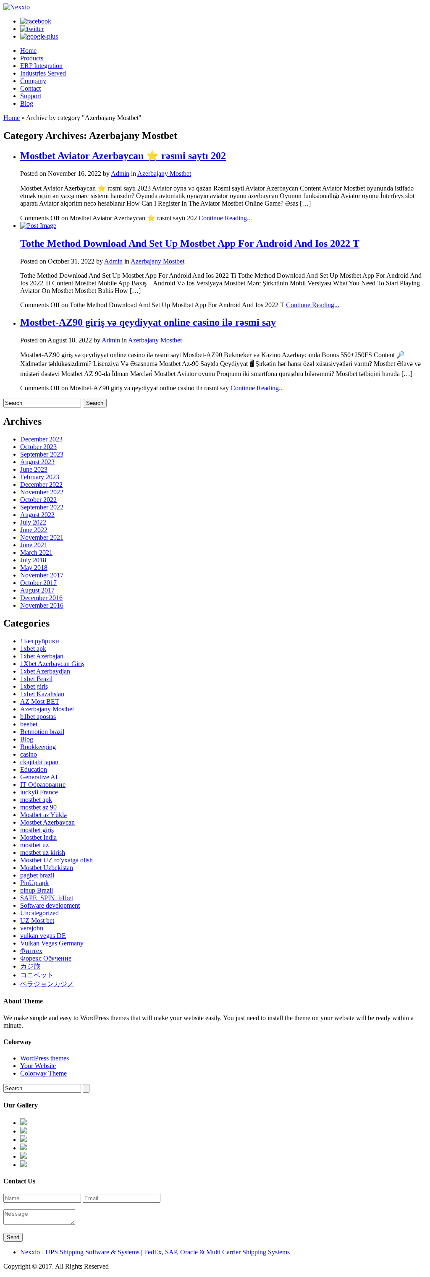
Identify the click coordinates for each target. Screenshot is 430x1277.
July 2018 (33, 560)
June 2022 (33, 529)
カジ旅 (30, 966)
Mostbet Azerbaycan (47, 822)
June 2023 (33, 469)
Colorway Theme (43, 1073)
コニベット (37, 975)
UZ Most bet (37, 920)
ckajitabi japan (39, 761)
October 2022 (38, 499)
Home (28, 50)
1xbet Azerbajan (41, 656)
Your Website (38, 1065)
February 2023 (39, 477)
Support (30, 95)
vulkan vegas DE (43, 935)
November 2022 (41, 492)
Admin (120, 173)
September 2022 (41, 507)
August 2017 (37, 590)
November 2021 (41, 537)
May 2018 (33, 567)
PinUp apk (34, 882)
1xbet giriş (34, 686)
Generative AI (39, 777)
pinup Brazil (36, 890)
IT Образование (43, 784)
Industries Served (43, 73)
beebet (28, 724)
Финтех (31, 950)
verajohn (31, 928)
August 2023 (37, 461)
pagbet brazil (37, 875)
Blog (26, 103)
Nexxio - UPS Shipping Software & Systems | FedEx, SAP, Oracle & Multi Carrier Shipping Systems (155, 1252)
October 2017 (38, 582)
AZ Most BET (39, 701)
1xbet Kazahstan (42, 693)
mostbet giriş (37, 829)
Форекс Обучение (45, 958)
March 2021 (36, 552)
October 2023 (38, 446)
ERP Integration (41, 65)
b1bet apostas (38, 716)
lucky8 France (39, 792)
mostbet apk (36, 799)
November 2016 (41, 605)
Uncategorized (39, 913)
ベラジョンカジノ (47, 983)
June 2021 (33, 544)
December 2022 (41, 484)
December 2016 (41, 597)
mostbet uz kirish (42, 852)
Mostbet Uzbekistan (46, 867)
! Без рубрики (39, 641)
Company (33, 80)
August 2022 (37, 514)
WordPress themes (44, 1058)
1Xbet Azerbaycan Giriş (52, 663)
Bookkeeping (38, 746)
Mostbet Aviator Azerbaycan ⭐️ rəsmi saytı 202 (123, 155)
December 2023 (41, 439)
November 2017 (41, 575)
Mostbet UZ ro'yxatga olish (56, 860)
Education (33, 769)
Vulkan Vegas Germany (52, 943)
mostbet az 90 (38, 807)
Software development (50, 905)
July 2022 (33, 522)
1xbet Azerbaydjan (45, 671)
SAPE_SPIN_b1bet (46, 897)
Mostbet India (38, 837)
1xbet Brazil (36, 678)
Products (31, 58)
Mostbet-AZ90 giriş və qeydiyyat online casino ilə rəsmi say (148, 322)
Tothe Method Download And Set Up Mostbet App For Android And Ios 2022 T (189, 243)
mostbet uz (34, 845)
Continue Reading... (225, 218)
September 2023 (41, 454)
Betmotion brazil (42, 731)
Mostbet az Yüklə (43, 814)
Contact (30, 88)
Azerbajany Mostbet (164, 173)
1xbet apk (33, 648)
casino (28, 754)
